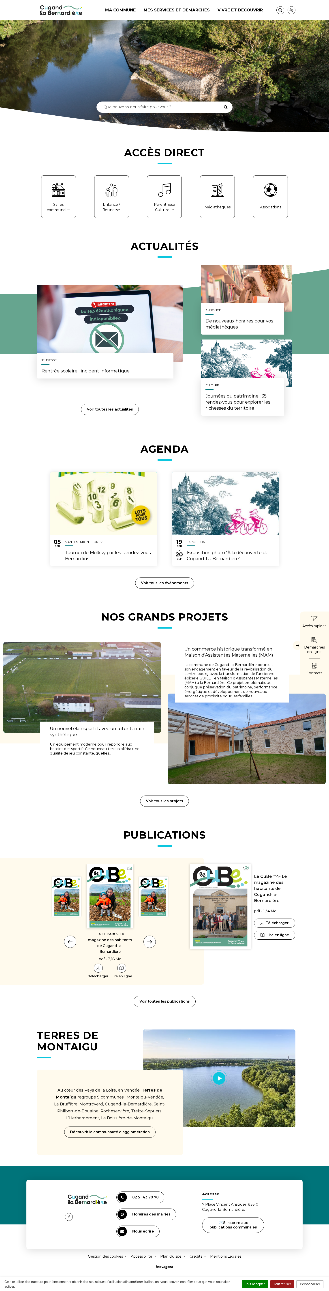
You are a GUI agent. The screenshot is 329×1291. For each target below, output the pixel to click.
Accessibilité (141, 1256)
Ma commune (120, 10)
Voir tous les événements (164, 583)
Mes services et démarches (177, 10)
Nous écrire (143, 1233)
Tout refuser (282, 1284)
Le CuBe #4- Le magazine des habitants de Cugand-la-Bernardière (270, 888)
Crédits (196, 1256)
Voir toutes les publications (164, 1001)
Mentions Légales (225, 1256)
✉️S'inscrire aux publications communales (233, 1225)
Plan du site (171, 1256)
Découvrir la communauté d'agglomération (110, 1132)
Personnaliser (310, 1284)
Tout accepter (255, 1284)
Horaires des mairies (151, 1214)
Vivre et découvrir (240, 10)
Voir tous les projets (164, 801)
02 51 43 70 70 (145, 1197)
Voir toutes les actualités (110, 409)
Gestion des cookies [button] (105, 1256)
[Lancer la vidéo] (219, 1078)
